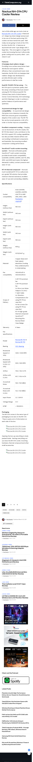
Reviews (4, 530)
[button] (3, 2)
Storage (8, 530)
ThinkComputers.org (12, 2)
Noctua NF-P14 (20, 340)
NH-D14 (18, 509)
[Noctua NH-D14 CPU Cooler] (16, 426)
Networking (5, 544)
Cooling (5, 509)
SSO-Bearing (19, 346)
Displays (4, 594)
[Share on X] (23, 25)
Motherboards (5, 558)
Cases (3, 582)
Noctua (24, 509)
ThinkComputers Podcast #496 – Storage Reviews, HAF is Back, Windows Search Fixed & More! (15, 729)
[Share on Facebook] (9, 25)
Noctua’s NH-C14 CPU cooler (11, 34)
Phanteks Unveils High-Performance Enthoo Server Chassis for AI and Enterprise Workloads (16, 695)
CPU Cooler (11, 509)
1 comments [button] (8, 523)
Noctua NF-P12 (20, 342)
